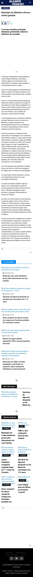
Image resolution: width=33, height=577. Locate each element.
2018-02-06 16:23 (6, 21)
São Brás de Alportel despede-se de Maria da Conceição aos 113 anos (16, 299)
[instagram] (16, 558)
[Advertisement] (16, 54)
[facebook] (12, 558)
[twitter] (21, 558)
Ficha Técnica (9, 552)
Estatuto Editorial (20, 552)
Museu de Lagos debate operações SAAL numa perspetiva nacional (16, 341)
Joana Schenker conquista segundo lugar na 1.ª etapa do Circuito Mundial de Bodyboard (7, 466)
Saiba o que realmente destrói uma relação (23, 434)
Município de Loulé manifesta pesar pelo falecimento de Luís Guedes (15, 278)
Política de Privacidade (12, 555)
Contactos (24, 555)
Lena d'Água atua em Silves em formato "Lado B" (24, 488)
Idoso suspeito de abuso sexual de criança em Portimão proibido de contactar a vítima (16, 320)
